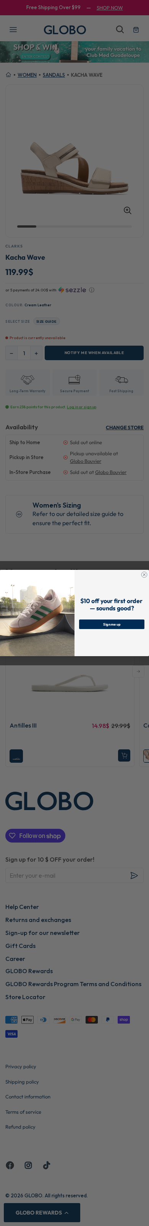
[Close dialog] (144, 574)
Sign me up (111, 624)
